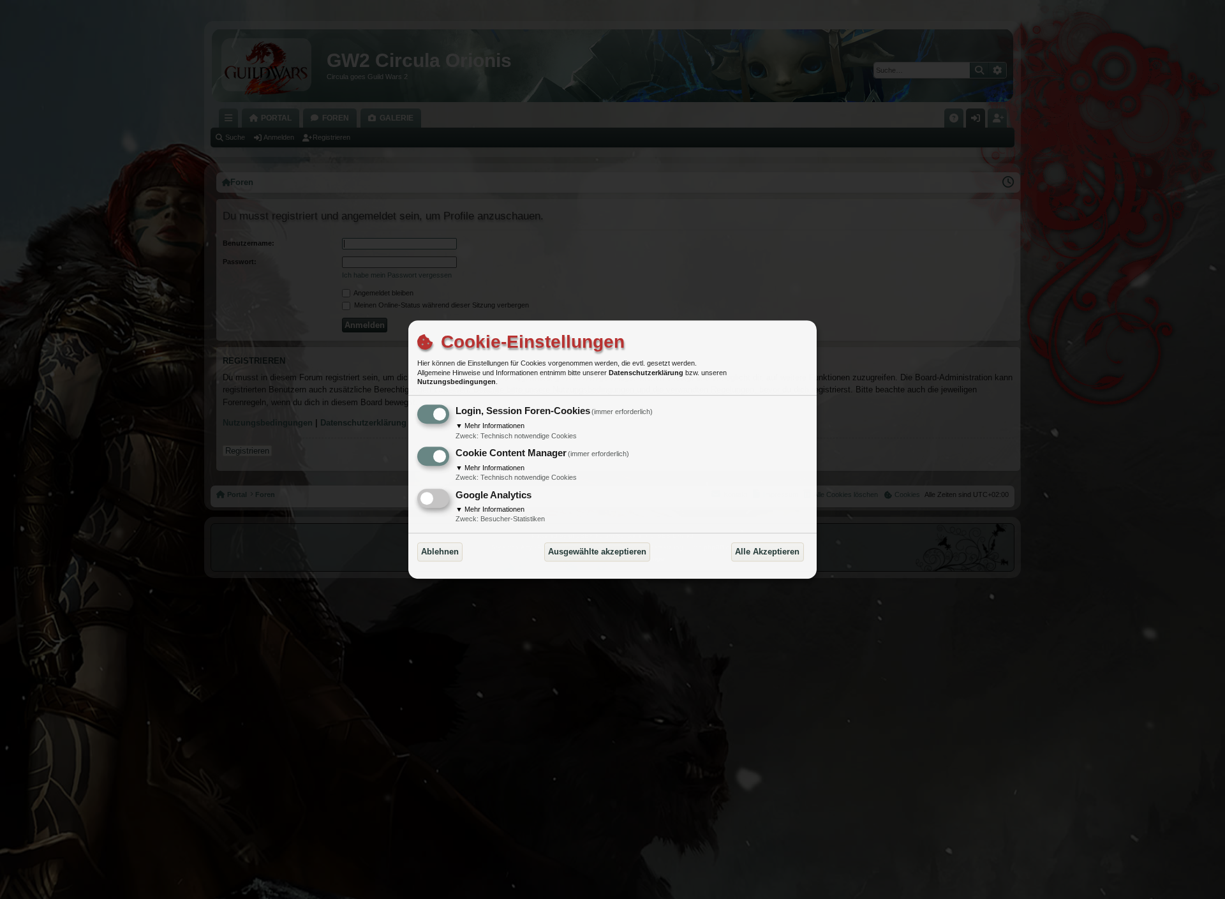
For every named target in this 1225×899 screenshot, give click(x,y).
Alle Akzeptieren (767, 551)
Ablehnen (440, 551)
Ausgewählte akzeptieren (597, 551)
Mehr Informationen (490, 425)
